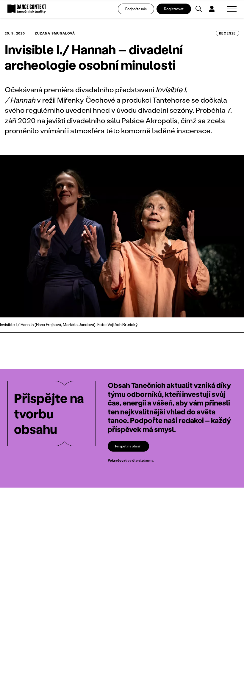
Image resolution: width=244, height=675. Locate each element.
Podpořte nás (136, 9)
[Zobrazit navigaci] (232, 9)
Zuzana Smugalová (55, 33)
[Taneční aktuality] (26, 9)
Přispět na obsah (128, 446)
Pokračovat (117, 460)
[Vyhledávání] (198, 9)
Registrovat (174, 9)
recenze (227, 33)
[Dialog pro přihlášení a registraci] (212, 9)
